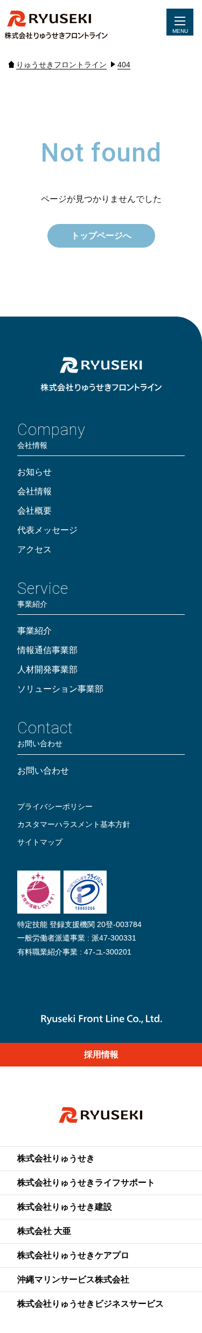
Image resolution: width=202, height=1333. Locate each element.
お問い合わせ (43, 770)
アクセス (34, 549)
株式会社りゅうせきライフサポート (86, 1182)
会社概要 (34, 510)
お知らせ (34, 471)
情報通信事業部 (47, 650)
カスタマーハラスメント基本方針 (73, 824)
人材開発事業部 (47, 669)
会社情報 (34, 491)
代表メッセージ (47, 530)
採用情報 (101, 1054)
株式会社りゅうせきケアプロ (73, 1255)
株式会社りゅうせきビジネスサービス (90, 1303)
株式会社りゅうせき (56, 1158)
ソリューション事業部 (60, 688)
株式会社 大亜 (44, 1231)
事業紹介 (34, 630)
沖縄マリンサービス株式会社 (73, 1279)
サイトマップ (39, 842)
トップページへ (101, 235)
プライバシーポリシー (55, 806)
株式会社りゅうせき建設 (64, 1206)
